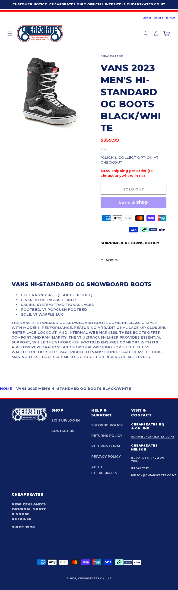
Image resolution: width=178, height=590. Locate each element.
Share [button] (112, 260)
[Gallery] (50, 93)
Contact (171, 18)
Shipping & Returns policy (130, 243)
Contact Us (62, 431)
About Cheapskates (104, 470)
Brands (158, 18)
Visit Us (147, 18)
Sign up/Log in (65, 420)
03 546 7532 (140, 468)
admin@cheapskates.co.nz (153, 436)
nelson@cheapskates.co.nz (153, 475)
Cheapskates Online (95, 578)
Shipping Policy (107, 425)
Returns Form (105, 446)
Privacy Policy (106, 456)
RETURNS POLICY (106, 436)
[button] (10, 34)
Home (6, 388)
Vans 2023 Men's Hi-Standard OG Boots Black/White (73, 388)
